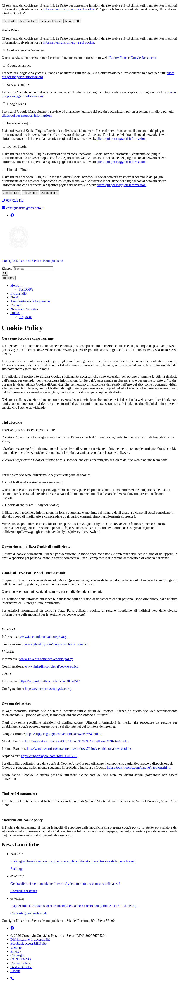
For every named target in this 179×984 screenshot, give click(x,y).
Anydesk (25, 317)
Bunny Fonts (118, 57)
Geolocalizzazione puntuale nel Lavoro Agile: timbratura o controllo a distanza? (65, 883)
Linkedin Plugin (18, 169)
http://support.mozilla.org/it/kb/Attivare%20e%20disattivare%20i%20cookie (77, 741)
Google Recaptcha (143, 57)
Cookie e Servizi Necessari (25, 50)
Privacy (15, 951)
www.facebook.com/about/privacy (43, 637)
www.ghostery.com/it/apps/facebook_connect (56, 644)
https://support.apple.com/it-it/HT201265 (49, 756)
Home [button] (15, 285)
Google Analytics (19, 65)
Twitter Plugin (17, 146)
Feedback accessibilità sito (28, 943)
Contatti (15, 305)
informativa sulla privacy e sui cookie (68, 9)
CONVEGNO (20, 959)
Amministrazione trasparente (30, 301)
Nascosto (9, 21)
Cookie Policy (20, 963)
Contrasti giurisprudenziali (28, 913)
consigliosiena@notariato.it (24, 208)
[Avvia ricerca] (5, 273)
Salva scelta (49, 192)
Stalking (16, 869)
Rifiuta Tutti (72, 21)
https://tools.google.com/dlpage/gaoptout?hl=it (138, 767)
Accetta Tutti (28, 21)
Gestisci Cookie (51, 21)
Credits (15, 971)
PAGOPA (26, 289)
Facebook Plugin (18, 123)
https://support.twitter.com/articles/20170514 (49, 681)
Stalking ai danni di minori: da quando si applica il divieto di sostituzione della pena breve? (72, 861)
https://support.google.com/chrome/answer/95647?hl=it (64, 734)
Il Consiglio (18, 293)
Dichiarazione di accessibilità (30, 939)
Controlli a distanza (23, 891)
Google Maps (16, 104)
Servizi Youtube (18, 85)
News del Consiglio (24, 309)
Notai (14, 297)
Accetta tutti (11, 192)
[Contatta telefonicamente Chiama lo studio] (12, 978)
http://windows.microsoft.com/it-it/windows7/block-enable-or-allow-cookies (79, 748)
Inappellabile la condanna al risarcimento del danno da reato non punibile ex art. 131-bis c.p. (73, 906)
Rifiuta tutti (30, 192)
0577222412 (14, 200)
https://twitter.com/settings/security (48, 689)
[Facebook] (12, 215)
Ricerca (7, 268)
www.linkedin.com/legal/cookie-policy (46, 659)
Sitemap (16, 947)
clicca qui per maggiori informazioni (27, 115)
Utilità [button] (15, 313)
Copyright (17, 955)
